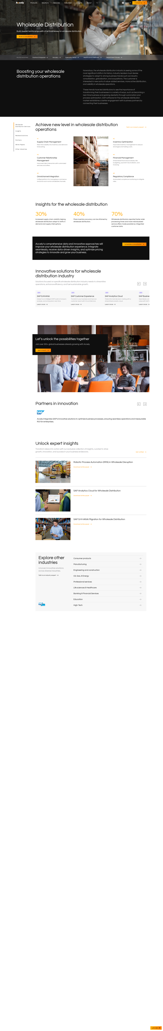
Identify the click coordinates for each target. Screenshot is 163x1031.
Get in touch (42, 350)
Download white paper (81, 467)
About (89, 3)
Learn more (41, 304)
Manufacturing (80, 564)
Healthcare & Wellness (91, 57)
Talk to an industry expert (135, 127)
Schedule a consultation (133, 244)
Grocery (55, 57)
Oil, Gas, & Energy (81, 576)
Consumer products (82, 558)
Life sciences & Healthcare (85, 588)
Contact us (138, 3)
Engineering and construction (86, 570)
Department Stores (113, 57)
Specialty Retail (70, 57)
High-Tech (78, 605)
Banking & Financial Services (86, 593)
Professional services (82, 582)
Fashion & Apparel (39, 57)
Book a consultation (26, 36)
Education (78, 599)
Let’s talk (155, 1028)
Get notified (140, 452)
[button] (39, 3)
